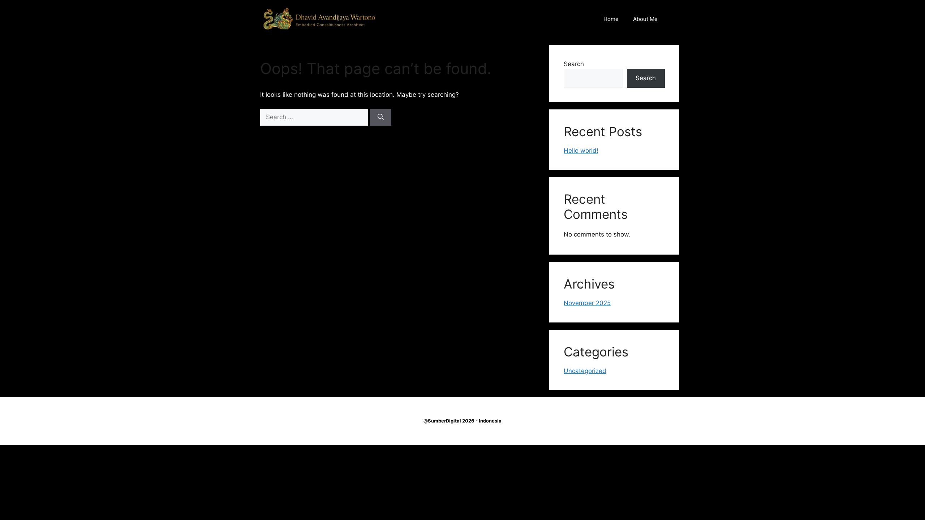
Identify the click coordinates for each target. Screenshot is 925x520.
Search (574, 64)
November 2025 (587, 303)
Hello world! (581, 150)
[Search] (380, 117)
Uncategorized (585, 370)
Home (611, 19)
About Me (645, 19)
